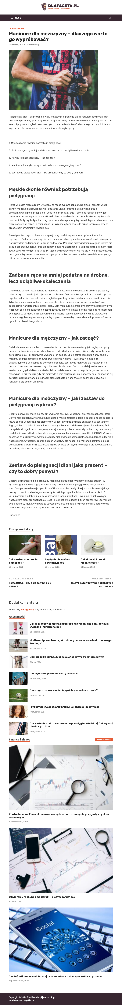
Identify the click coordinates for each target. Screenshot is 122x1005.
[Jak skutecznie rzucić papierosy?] (25, 546)
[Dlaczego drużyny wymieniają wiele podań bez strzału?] (18, 690)
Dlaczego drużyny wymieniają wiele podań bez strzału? (64, 690)
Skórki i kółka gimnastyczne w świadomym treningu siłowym (67, 657)
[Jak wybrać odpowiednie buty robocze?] (18, 673)
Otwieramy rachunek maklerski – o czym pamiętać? (42, 896)
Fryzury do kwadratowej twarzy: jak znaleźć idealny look (65, 706)
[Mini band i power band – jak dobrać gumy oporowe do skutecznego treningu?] (18, 640)
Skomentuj (33, 45)
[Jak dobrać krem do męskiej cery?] (97, 546)
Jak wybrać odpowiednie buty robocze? (54, 673)
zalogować (27, 609)
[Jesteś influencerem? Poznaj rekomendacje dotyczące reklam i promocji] (61, 939)
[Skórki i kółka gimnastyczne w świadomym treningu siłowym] (18, 657)
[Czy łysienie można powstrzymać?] (61, 546)
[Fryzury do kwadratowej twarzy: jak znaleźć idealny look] (18, 707)
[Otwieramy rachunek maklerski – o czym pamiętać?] (61, 860)
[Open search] (110, 18)
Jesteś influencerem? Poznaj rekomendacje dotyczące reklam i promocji (56, 976)
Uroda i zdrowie (16, 29)
